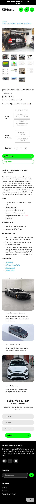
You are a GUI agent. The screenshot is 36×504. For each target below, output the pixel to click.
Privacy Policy (9, 270)
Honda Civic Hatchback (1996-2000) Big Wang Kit (16, 24)
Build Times (9, 262)
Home (3, 21)
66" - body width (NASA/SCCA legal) (22, 116)
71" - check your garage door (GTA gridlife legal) (22, 123)
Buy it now (8, 161)
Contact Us (5, 491)
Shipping (4, 100)
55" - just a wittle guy (21, 110)
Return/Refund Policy (9, 494)
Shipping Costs (10, 268)
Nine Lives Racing (7, 93)
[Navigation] (32, 9)
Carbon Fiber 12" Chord (22, 140)
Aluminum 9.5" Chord (22, 133)
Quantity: (8, 148)
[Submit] (31, 475)
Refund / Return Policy (12, 265)
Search (4, 487)
